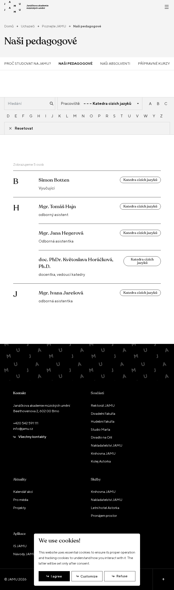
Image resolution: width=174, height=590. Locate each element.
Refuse (122, 576)
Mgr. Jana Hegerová (61, 233)
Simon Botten (54, 180)
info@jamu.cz (23, 429)
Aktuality (19, 479)
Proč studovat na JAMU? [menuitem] (27, 64)
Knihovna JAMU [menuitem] (103, 453)
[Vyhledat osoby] (52, 103)
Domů (9, 26)
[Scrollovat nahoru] (163, 579)
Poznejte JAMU (54, 26)
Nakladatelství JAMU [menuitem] (106, 445)
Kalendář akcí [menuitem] (23, 492)
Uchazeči (28, 26)
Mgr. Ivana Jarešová (61, 293)
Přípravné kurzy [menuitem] (154, 64)
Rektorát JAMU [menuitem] (103, 406)
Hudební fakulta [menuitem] (102, 421)
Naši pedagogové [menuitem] (76, 64)
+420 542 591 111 (25, 423)
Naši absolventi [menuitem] (115, 64)
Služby (96, 479)
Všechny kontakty (32, 437)
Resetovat (24, 128)
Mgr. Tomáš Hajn (57, 206)
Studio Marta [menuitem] (100, 429)
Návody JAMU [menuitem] (24, 554)
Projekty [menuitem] (19, 508)
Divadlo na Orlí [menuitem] (101, 437)
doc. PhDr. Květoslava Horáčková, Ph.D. (76, 263)
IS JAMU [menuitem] (20, 546)
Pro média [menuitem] (20, 500)
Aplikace (19, 533)
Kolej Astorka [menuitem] (101, 461)
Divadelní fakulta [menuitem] (103, 414)
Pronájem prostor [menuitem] (104, 516)
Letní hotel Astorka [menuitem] (105, 508)
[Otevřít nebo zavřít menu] (166, 7)
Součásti (97, 393)
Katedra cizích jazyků (140, 180)
